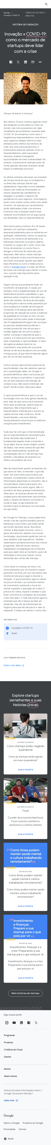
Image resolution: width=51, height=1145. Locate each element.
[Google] (8, 1116)
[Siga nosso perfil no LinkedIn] (21, 1023)
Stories (7, 13)
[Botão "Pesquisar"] (46, 4)
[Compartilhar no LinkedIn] (25, 62)
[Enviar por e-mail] (33, 62)
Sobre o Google (12, 1123)
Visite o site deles (12, 665)
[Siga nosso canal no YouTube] (14, 1023)
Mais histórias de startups (25, 993)
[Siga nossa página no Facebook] (29, 1023)
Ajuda (10, 1138)
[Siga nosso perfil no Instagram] (7, 1023)
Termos (22, 1129)
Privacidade (9, 1129)
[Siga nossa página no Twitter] (36, 1023)
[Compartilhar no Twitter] (18, 62)
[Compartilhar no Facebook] (11, 62)
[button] (40, 62)
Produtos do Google (33, 1123)
